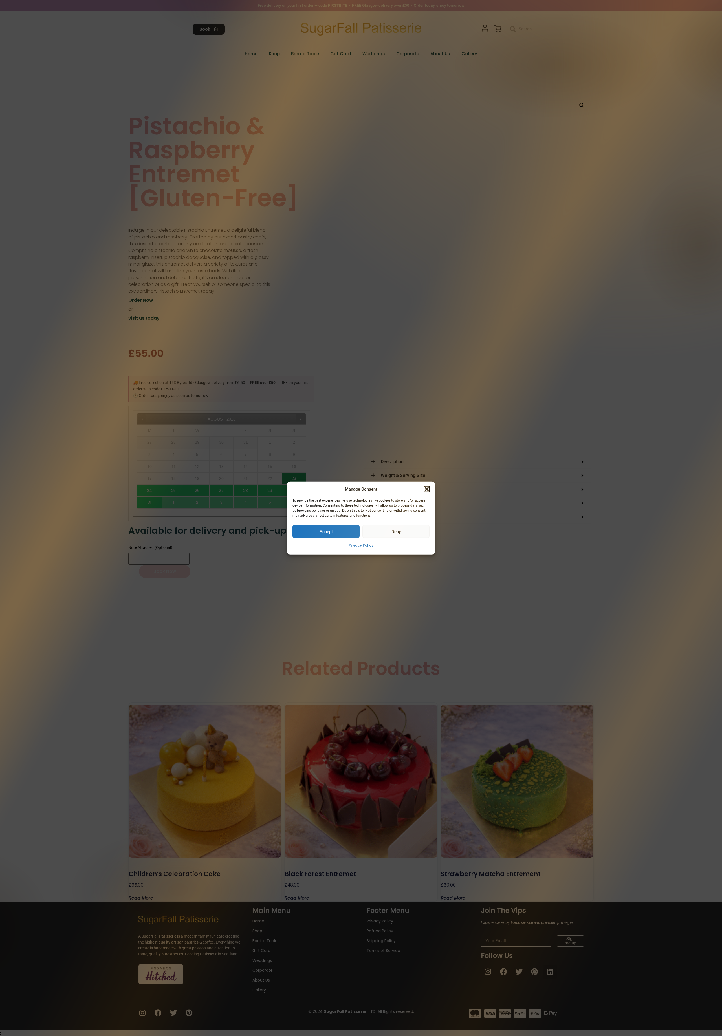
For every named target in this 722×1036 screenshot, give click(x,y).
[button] (427, 489)
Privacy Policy (361, 545)
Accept (326, 531)
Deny (396, 531)
